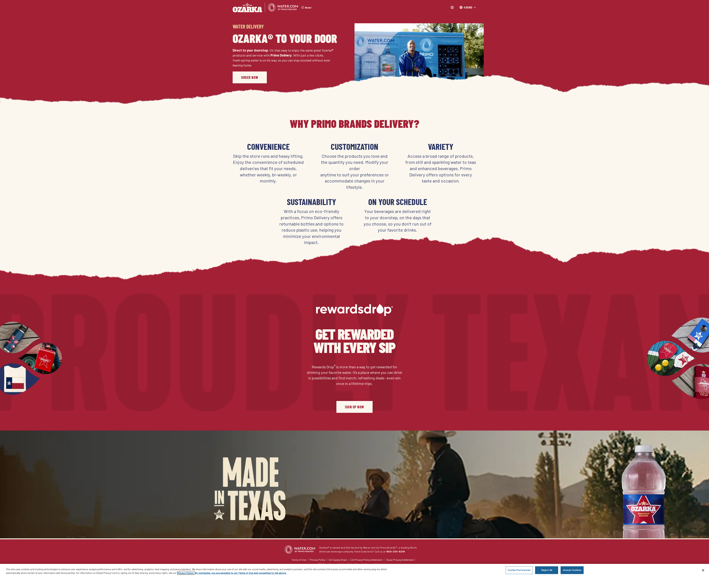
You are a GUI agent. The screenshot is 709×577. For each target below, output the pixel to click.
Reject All (546, 570)
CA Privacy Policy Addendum (366, 559)
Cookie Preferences (519, 570)
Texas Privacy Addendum (400, 559)
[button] (467, 7)
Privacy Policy (317, 559)
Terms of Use (299, 559)
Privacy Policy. (186, 572)
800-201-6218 (395, 551)
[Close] (703, 570)
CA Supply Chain (338, 559)
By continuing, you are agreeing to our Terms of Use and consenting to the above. (241, 572)
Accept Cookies (572, 570)
